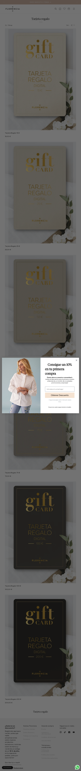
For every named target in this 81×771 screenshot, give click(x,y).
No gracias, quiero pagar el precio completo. (59, 407)
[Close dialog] (76, 360)
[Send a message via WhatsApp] (77, 767)
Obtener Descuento (60, 395)
